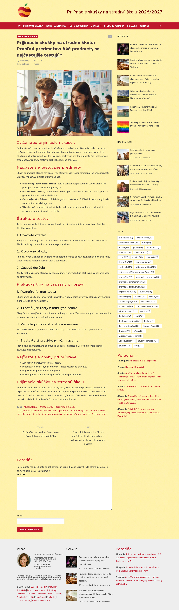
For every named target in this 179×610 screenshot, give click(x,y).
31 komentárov (145, 220)
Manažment (40, 590)
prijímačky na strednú (148, 277)
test (139, 316)
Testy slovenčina (78, 26)
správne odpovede (147, 306)
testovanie (25, 414)
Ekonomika (41, 594)
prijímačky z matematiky (132, 282)
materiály (125, 267)
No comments (104, 568)
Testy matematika (56, 26)
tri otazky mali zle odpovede (143, 361)
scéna (154, 297)
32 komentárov (145, 189)
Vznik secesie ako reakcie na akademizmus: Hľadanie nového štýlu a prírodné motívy (144, 79)
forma (124, 247)
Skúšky (28, 600)
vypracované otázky (130, 336)
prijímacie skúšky (66, 407)
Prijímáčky (51, 590)
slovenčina (148, 301)
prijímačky (125, 277)
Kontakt (144, 26)
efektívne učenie (128, 243)
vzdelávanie (99, 414)
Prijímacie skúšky (33, 26)
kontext (152, 257)
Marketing (51, 597)
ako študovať (145, 238)
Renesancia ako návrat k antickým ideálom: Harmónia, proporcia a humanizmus (145, 48)
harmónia (153, 247)
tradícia (124, 331)
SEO (32, 587)
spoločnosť (126, 306)
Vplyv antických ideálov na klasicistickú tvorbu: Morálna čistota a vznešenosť (143, 94)
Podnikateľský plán (25, 597)
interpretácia (142, 252)
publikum (146, 292)
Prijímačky (24, 61)
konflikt (137, 257)
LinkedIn (37, 568)
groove (138, 247)
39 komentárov (145, 158)
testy (37, 414)
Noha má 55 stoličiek (134, 367)
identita (125, 252)
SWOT (58, 594)
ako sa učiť (126, 238)
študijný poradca (147, 341)
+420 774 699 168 (42, 565)
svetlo (145, 311)
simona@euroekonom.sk (45, 558)
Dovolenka (45, 600)
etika (146, 243)
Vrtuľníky (53, 587)
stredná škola (98, 410)
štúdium (124, 346)
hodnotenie (31, 407)
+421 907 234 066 (42, 561)
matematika (47, 407)
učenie (139, 331)
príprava (63, 410)
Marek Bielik (93, 568)
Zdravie (51, 594)
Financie (31, 594)
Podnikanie (22, 594)
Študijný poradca (114, 26)
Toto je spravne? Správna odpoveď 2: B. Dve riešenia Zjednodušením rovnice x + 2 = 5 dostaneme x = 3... (138, 557)
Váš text (22, 474)
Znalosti (96, 26)
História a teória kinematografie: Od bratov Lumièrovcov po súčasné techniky (146, 63)
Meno (19, 516)
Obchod (35, 600)
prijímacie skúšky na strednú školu (38, 410)
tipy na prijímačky (53, 414)
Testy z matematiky (42, 576)
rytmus (140, 297)
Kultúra (20, 600)
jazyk (123, 257)
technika (125, 316)
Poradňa (132, 26)
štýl (138, 346)
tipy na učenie (73, 414)
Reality (30, 590)
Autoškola (21, 590)
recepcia (125, 297)
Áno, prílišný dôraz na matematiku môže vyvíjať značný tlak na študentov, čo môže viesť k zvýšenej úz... (139, 399)
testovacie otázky (129, 321)
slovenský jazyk (79, 410)
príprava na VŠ (127, 292)
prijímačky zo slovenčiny (132, 287)
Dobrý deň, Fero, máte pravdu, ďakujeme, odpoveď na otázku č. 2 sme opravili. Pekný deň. (138, 412)
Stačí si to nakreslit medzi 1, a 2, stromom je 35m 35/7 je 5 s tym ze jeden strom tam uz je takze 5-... (139, 376)
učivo (87, 414)
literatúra (125, 262)
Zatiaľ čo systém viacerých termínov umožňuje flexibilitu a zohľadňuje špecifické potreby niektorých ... (139, 580)
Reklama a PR (42, 587)
